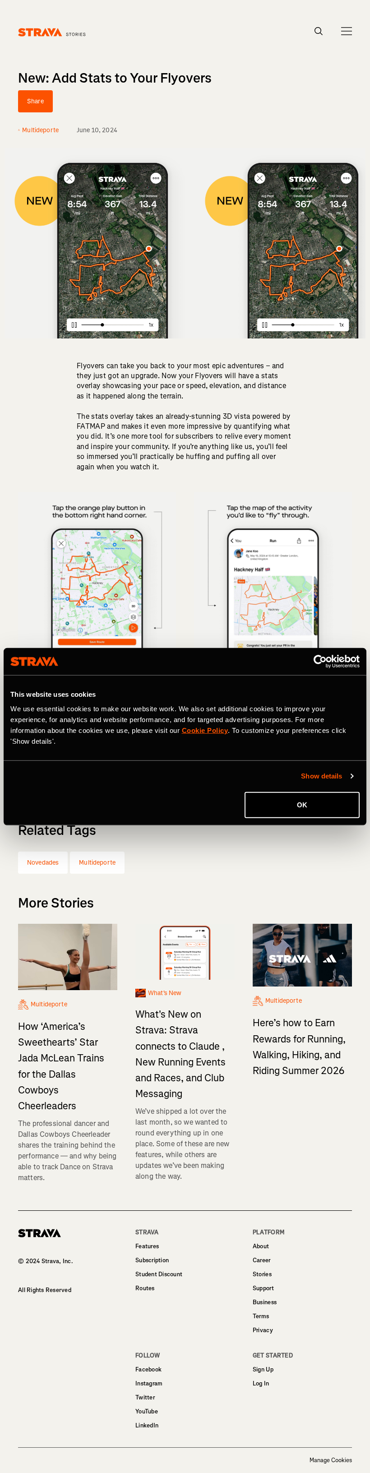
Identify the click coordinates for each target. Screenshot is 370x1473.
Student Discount (158, 1274)
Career (262, 1260)
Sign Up (263, 1369)
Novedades (43, 862)
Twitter (145, 1397)
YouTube (146, 1411)
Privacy (263, 1330)
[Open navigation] (346, 31)
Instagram (148, 1383)
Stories (262, 1274)
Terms (261, 1316)
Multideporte (97, 862)
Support (263, 1288)
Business (265, 1302)
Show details (321, 776)
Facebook (148, 1369)
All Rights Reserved (44, 1290)
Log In (261, 1383)
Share (35, 101)
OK (302, 804)
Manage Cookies (331, 1460)
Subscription (152, 1260)
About (261, 1246)
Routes (145, 1288)
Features (147, 1246)
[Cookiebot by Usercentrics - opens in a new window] (320, 661)
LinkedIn (146, 1425)
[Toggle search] (318, 31)
